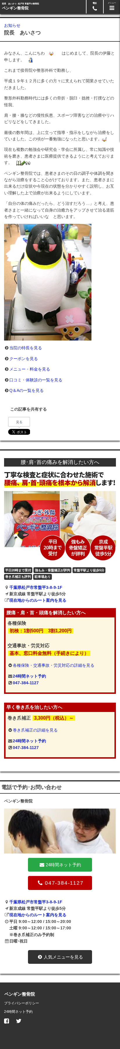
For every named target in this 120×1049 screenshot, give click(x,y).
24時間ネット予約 (29, 676)
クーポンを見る (23, 358)
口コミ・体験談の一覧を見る (35, 380)
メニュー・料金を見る (29, 369)
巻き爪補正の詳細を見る (35, 730)
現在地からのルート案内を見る (37, 600)
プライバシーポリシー (21, 1003)
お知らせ (12, 25)
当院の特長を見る (25, 347)
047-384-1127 (26, 682)
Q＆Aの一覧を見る (26, 390)
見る (19, 422)
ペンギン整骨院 (15, 8)
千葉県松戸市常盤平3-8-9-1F (35, 587)
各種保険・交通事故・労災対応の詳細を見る (53, 665)
